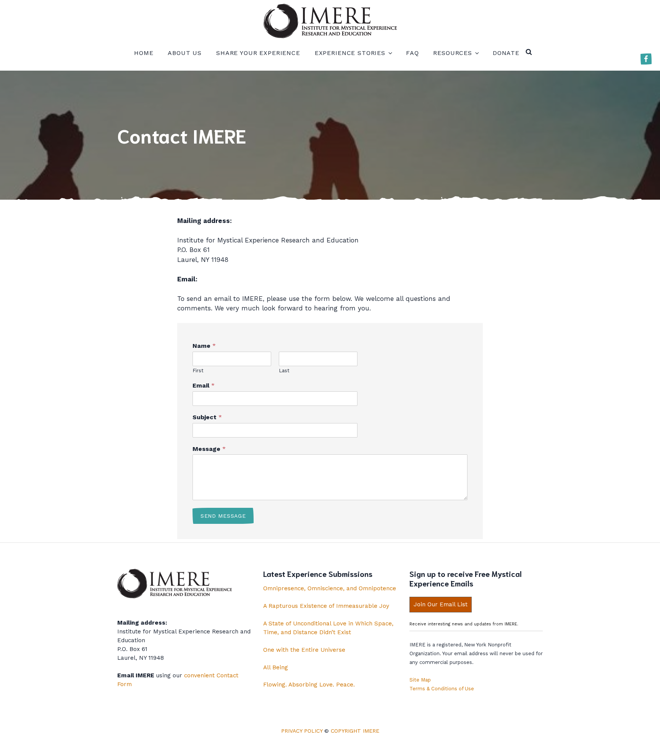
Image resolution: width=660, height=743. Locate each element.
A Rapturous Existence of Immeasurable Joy (326, 605)
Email (203, 385)
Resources (452, 53)
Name (204, 345)
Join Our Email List (440, 604)
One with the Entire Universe (304, 649)
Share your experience (258, 53)
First (198, 370)
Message (209, 448)
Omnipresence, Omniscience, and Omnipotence (329, 588)
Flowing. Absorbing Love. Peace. (309, 684)
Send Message (223, 516)
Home (143, 53)
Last (284, 370)
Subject (207, 417)
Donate (506, 53)
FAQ (412, 53)
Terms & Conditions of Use (441, 688)
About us (185, 53)
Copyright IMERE (355, 731)
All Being (275, 667)
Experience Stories (350, 53)
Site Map (420, 680)
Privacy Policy (301, 731)
